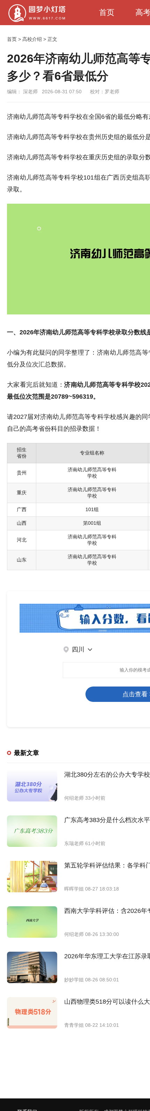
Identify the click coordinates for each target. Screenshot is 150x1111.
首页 (106, 12)
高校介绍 (32, 39)
